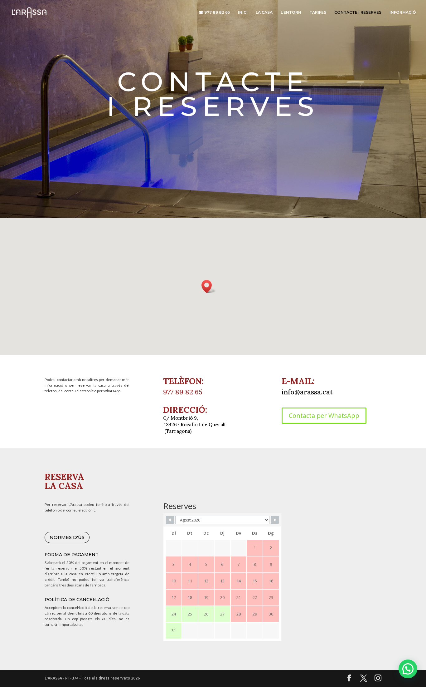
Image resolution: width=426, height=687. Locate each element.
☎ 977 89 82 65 (214, 12)
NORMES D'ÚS (67, 537)
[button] (208, 286)
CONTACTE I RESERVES (357, 12)
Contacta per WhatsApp (324, 415)
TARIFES (317, 12)
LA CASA (264, 12)
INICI (243, 12)
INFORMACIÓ (403, 12)
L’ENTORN (291, 12)
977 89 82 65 (182, 392)
